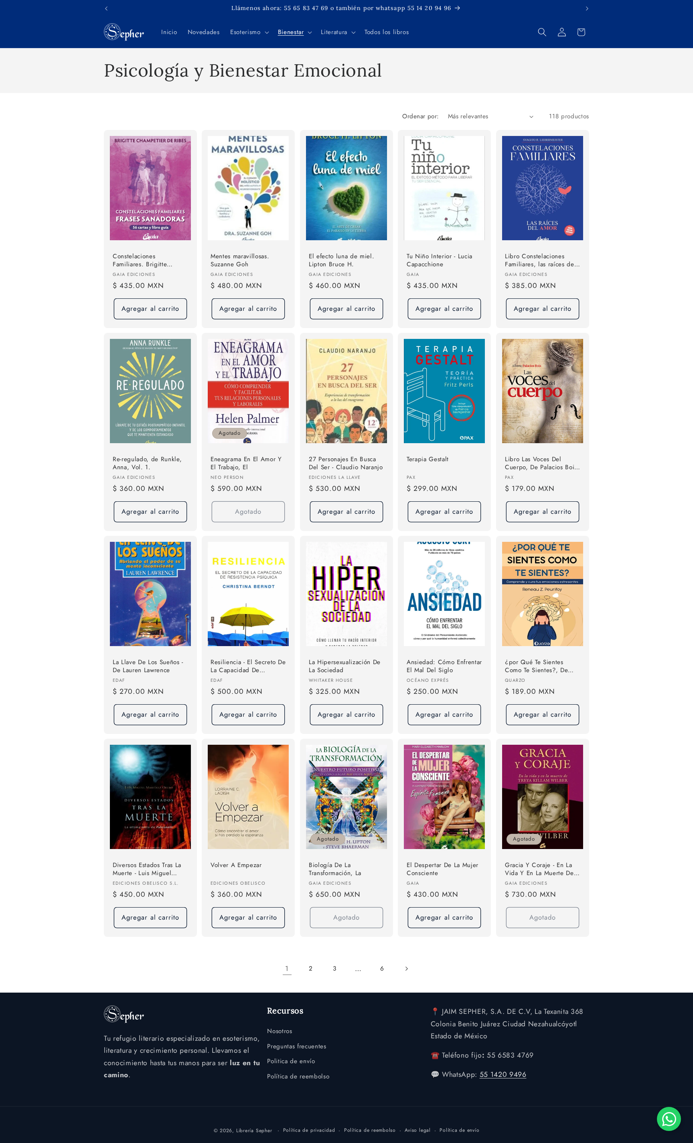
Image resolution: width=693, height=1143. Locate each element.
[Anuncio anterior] (106, 8)
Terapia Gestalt (428, 459)
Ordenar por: (420, 116)
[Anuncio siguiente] (587, 8)
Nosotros (279, 1031)
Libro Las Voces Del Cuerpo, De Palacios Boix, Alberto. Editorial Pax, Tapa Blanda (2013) (542, 463)
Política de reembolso (298, 1076)
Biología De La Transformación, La (335, 869)
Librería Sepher (254, 1130)
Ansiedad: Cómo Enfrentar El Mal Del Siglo (444, 666)
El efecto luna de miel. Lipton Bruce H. (341, 260)
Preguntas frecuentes (296, 1046)
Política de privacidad (309, 1130)
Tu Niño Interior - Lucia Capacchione (439, 260)
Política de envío (459, 1130)
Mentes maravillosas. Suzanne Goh (240, 260)
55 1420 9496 (503, 1074)
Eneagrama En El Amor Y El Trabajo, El (246, 463)
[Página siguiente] (405, 968)
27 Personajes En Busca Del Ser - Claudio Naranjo (346, 463)
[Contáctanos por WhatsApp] (669, 1119)
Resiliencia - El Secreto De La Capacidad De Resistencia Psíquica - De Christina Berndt (248, 666)
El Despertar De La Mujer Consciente (442, 869)
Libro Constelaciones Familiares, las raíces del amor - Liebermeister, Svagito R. (540, 261)
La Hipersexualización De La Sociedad (345, 666)
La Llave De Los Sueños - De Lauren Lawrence (148, 666)
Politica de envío (291, 1061)
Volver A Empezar (236, 865)
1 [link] (287, 968)
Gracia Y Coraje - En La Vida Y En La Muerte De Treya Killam (539, 869)
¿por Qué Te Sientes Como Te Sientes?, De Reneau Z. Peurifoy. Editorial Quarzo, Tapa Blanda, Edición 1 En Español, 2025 (536, 666)
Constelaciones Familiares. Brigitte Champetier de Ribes (143, 261)
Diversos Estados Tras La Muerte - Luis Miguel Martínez (147, 869)
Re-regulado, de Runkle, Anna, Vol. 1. (147, 463)
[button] (248, 32)
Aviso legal (417, 1130)
